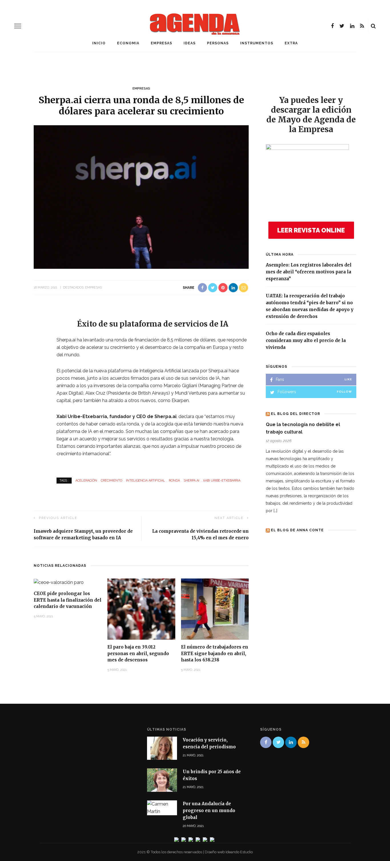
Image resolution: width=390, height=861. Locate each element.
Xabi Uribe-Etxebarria (221, 480)
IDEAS (190, 43)
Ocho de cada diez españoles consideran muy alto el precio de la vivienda (306, 340)
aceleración (86, 480)
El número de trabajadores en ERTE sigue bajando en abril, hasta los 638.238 (214, 653)
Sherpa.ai (191, 480)
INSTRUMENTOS (256, 43)
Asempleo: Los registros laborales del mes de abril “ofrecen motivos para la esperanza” (308, 271)
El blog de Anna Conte (297, 530)
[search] (373, 26)
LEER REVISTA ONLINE (311, 230)
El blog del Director (295, 414)
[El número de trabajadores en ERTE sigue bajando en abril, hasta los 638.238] (215, 608)
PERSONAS (218, 43)
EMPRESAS (161, 43)
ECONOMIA (128, 43)
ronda (174, 480)
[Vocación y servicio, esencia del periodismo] (162, 748)
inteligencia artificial (145, 480)
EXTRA (291, 43)
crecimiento (111, 480)
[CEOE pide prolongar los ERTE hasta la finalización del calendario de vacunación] (59, 582)
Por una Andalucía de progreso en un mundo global (209, 810)
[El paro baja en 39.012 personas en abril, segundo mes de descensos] (141, 608)
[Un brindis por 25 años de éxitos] (162, 779)
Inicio (99, 43)
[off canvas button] (17, 26)
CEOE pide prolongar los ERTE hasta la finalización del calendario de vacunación (67, 600)
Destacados (73, 287)
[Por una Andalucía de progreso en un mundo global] (162, 807)
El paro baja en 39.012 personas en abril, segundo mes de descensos (138, 653)
